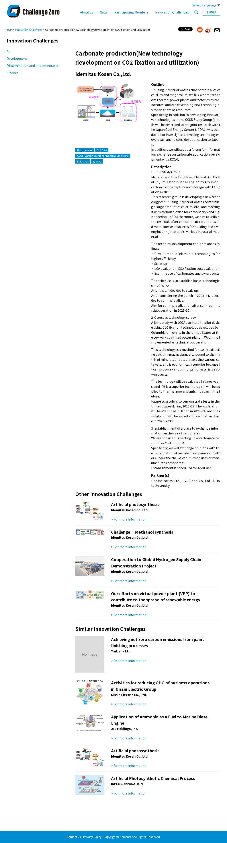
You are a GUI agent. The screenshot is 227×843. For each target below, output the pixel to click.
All (8, 51)
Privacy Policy (92, 837)
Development (17, 58)
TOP (9, 29)
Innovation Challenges (172, 12)
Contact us (74, 837)
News (104, 12)
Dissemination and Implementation (33, 65)
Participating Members (131, 12)
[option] (108, 108)
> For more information (129, 519)
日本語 (211, 12)
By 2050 (96, 161)
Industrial (82, 161)
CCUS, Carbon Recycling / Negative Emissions (102, 155)
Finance (12, 73)
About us (86, 12)
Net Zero (102, 150)
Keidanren (126, 837)
